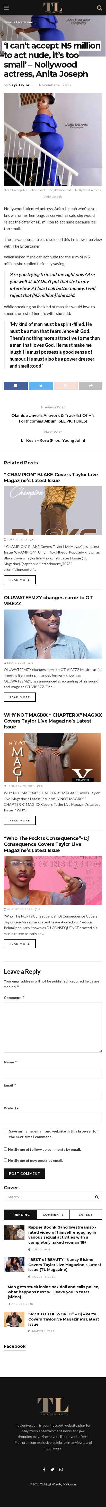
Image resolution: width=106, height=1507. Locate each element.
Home (8, 22)
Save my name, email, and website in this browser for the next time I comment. (53, 1134)
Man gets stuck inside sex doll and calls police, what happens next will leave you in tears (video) (53, 1292)
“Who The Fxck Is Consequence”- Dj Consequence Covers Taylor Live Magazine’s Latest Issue (46, 844)
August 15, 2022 (19, 909)
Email (10, 1085)
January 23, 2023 (20, 786)
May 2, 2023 (15, 662)
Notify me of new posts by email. (35, 1160)
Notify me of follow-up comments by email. (44, 1149)
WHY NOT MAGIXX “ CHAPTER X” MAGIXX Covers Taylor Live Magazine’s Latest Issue (53, 721)
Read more (20, 579)
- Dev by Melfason (63, 1484)
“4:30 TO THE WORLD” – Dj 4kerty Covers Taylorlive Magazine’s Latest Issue (63, 1319)
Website (11, 1108)
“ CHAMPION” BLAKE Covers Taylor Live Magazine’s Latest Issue (51, 477)
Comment (14, 997)
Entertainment (26, 22)
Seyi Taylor (19, 85)
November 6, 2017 (55, 85)
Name (10, 1062)
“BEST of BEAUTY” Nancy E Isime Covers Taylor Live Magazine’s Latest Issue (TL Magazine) (64, 1264)
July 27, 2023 (17, 539)
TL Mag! (45, 1484)
